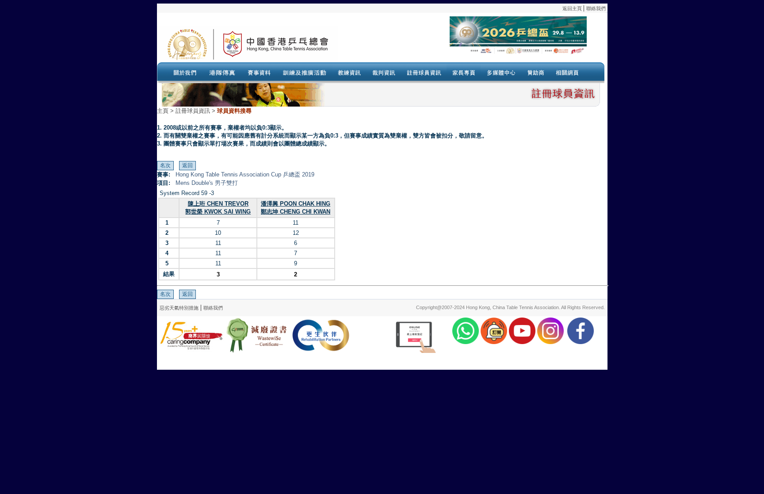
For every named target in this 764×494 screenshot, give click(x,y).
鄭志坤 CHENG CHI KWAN (295, 211)
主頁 (162, 110)
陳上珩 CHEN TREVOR (218, 203)
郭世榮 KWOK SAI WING (218, 211)
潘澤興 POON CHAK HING (295, 203)
